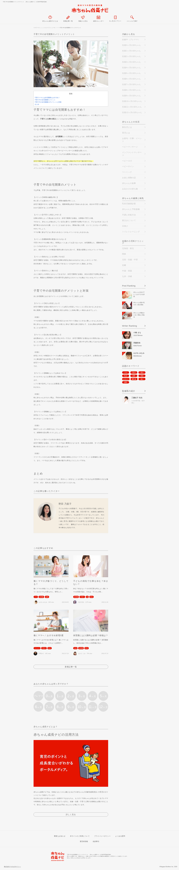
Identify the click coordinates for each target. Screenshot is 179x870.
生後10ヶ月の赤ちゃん (132, 101)
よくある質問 (120, 836)
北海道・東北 (128, 248)
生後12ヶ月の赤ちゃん (132, 112)
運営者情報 (84, 841)
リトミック (127, 172)
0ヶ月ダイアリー (115, 21)
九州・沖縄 (127, 276)
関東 (124, 254)
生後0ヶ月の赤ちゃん (131, 45)
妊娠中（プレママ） (131, 39)
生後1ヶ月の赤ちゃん (131, 51)
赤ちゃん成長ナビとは (50, 21)
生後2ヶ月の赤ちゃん (131, 56)
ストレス (37, 648)
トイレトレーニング (131, 232)
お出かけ (126, 379)
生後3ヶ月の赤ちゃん (131, 62)
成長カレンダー (98, 21)
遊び (142, 379)
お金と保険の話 (129, 178)
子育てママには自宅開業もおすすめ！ (47, 97)
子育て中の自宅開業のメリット (45, 100)
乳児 (125, 376)
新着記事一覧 (68, 21)
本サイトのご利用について (80, 836)
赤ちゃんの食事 (129, 183)
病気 (91, 597)
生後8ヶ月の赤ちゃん (131, 90)
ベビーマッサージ (130, 147)
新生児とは (127, 127)
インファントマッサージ (132, 153)
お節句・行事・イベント (132, 139)
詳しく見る (71, 814)
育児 (49, 648)
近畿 (124, 265)
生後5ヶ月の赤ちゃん (131, 73)
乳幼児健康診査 (129, 204)
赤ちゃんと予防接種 (131, 209)
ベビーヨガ (127, 161)
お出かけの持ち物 (130, 189)
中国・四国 (127, 271)
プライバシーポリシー (102, 836)
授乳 (125, 382)
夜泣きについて (129, 220)
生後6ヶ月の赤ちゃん (131, 79)
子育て (82, 597)
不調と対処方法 (129, 215)
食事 (47, 597)
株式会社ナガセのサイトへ (12, 866)
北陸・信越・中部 (130, 260)
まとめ (37, 104)
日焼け (125, 226)
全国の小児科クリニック (133, 242)
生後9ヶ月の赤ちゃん (131, 96)
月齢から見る (83, 21)
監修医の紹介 (128, 391)
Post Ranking (128, 286)
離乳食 (134, 379)
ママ (35, 597)
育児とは (126, 133)
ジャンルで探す (132, 21)
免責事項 (96, 841)
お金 (75, 648)
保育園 (41, 597)
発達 (142, 376)
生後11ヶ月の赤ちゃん (132, 107)
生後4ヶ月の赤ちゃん (131, 68)
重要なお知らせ (59, 836)
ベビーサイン (128, 166)
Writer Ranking (129, 326)
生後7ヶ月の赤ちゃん (131, 84)
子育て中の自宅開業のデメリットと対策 (48, 102)
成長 (133, 376)
